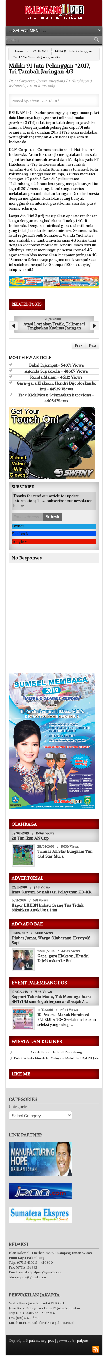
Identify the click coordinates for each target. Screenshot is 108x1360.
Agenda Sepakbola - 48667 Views (56, 370)
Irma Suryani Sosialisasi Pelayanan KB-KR (52, 890)
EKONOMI (39, 51)
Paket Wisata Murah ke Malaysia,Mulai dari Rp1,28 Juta (56, 1057)
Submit (52, 515)
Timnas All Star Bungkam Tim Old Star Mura (64, 853)
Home (18, 51)
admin (34, 101)
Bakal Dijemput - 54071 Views (56, 364)
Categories (19, 1105)
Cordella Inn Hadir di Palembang (56, 1051)
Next (92, 344)
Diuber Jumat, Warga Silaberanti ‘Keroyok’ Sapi (51, 939)
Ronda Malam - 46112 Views (56, 376)
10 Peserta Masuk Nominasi (63, 1013)
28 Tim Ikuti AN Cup (30, 837)
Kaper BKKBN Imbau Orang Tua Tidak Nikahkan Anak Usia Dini (47, 906)
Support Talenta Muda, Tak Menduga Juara (52, 995)
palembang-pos (41, 1339)
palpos (82, 1339)
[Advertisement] (57, 625)
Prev (79, 344)
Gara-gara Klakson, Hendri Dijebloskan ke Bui (63, 957)
